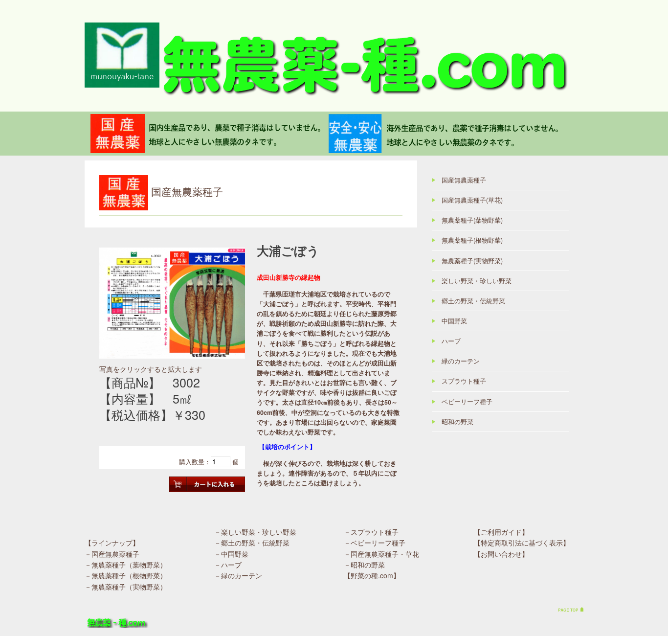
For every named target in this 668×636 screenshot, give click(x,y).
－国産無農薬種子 (112, 554)
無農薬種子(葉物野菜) (472, 220)
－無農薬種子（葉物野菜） (126, 564)
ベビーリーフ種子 (467, 401)
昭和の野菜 (457, 421)
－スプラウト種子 (371, 532)
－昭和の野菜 (364, 564)
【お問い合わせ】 (501, 554)
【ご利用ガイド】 (501, 532)
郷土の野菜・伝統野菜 (473, 300)
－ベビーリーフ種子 (374, 542)
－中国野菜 (231, 554)
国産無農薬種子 (464, 180)
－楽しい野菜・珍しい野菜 (255, 532)
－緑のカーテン (238, 575)
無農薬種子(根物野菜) (472, 240)
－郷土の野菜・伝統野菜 (251, 542)
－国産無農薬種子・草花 (381, 554)
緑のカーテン (461, 361)
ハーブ (451, 341)
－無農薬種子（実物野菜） (126, 586)
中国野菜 (454, 321)
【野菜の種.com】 (372, 575)
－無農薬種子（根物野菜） (126, 575)
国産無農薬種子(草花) (472, 200)
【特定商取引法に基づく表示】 (522, 542)
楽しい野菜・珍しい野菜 (477, 280)
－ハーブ (228, 564)
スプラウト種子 (464, 381)
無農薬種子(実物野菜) (472, 260)
